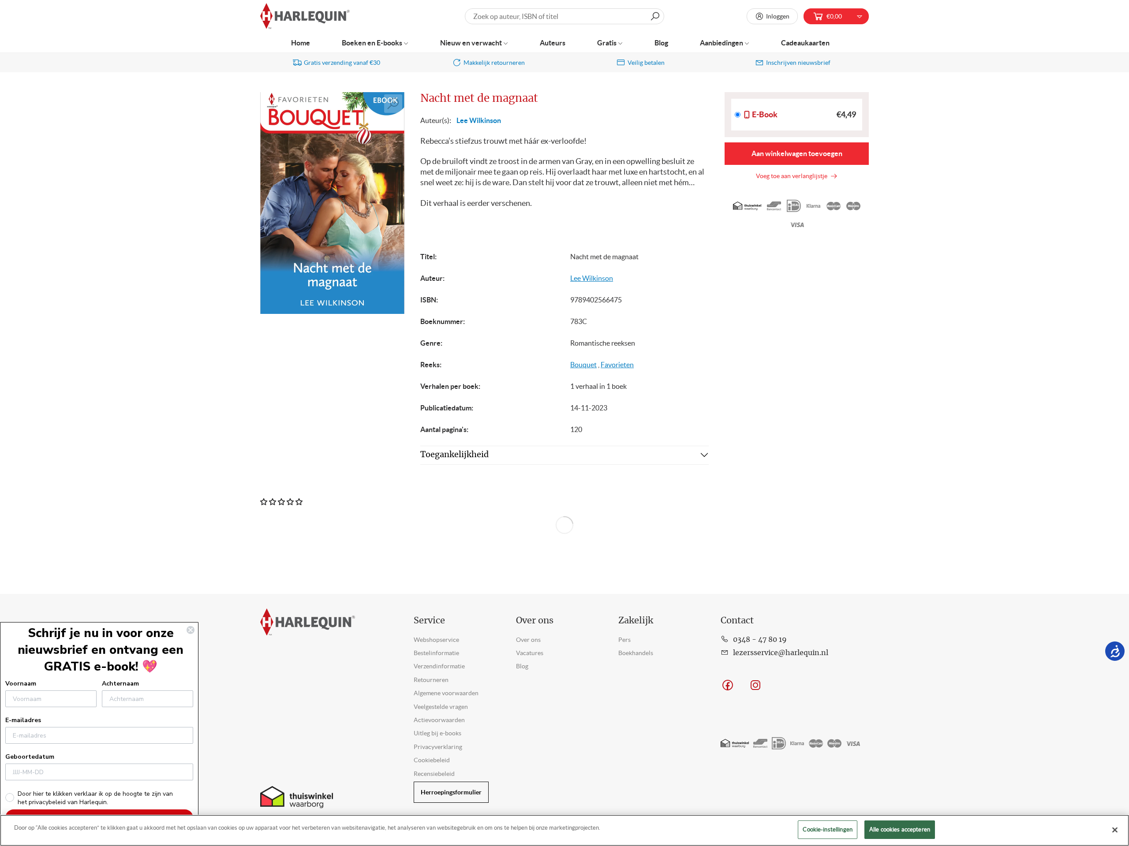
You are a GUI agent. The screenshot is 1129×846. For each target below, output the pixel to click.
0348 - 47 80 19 (760, 639)
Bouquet (583, 365)
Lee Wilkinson (478, 120)
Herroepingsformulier (451, 792)
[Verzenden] (655, 16)
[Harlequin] (305, 16)
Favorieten (617, 365)
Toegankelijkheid (454, 455)
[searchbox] (564, 16)
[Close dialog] (190, 630)
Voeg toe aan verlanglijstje (793, 175)
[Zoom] (393, 103)
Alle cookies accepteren (899, 829)
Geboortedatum (29, 757)
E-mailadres (23, 720)
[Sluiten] (1115, 829)
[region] (564, 830)
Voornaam (20, 683)
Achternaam (120, 683)
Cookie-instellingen (827, 829)
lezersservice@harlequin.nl (780, 652)
